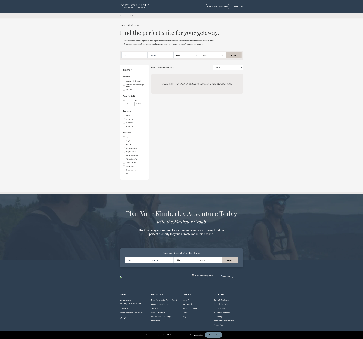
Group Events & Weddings (161, 317)
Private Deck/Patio (132, 159)
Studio (128, 115)
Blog (184, 317)
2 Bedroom (129, 123)
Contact (186, 312)
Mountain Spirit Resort (133, 81)
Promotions (155, 321)
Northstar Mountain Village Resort (135, 85)
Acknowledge (213, 335)
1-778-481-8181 (217, 7)
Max (136, 100)
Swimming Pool (131, 170)
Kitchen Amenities (132, 155)
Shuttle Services (220, 308)
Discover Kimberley (190, 308)
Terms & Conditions (221, 300)
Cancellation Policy (221, 304)
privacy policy (198, 335)
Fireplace (129, 141)
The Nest (129, 90)
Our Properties (188, 304)
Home (121, 16)
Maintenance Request (222, 312)
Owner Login (218, 317)
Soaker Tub (129, 166)
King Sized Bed (131, 152)
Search (233, 55)
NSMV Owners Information (224, 321)
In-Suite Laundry (131, 148)
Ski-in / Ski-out (131, 163)
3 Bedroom (129, 126)
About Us (186, 300)
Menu (236, 6)
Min (124, 100)
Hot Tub (128, 145)
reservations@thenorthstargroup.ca (131, 312)
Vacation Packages (158, 312)
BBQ (127, 137)
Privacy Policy (219, 325)
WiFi (127, 174)
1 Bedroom (129, 119)
